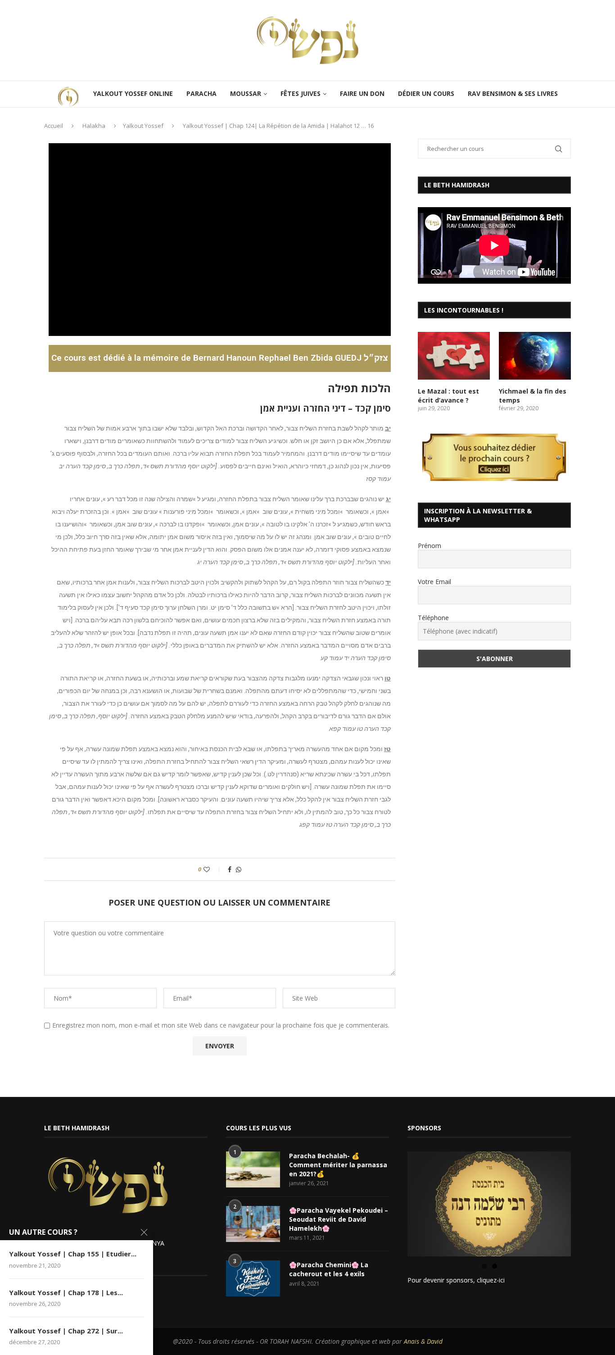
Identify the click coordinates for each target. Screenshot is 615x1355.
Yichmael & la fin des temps (532, 395)
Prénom (429, 545)
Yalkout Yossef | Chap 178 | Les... (66, 1292)
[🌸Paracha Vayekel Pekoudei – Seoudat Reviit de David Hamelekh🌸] (253, 1224)
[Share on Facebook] (229, 869)
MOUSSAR (245, 93)
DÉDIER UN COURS (426, 93)
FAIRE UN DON (362, 93)
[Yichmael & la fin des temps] (535, 356)
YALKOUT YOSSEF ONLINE (133, 93)
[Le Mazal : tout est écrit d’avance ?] (454, 356)
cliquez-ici (491, 1280)
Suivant (586, 1202)
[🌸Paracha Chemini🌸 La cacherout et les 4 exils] (253, 1278)
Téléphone (433, 617)
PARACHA (201, 93)
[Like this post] (212, 869)
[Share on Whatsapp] (238, 869)
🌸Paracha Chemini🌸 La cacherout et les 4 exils (328, 1269)
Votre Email (434, 581)
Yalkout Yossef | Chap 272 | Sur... (66, 1330)
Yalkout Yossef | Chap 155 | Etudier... (72, 1253)
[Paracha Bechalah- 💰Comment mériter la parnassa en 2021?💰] (253, 1169)
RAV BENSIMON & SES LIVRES (513, 93)
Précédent (391, 1202)
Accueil (53, 126)
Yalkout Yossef (143, 126)
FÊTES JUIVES (300, 93)
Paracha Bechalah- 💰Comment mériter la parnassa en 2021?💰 (338, 1164)
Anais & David (423, 1341)
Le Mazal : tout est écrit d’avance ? (448, 395)
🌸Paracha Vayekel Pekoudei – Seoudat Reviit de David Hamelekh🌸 (338, 1219)
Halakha (93, 126)
